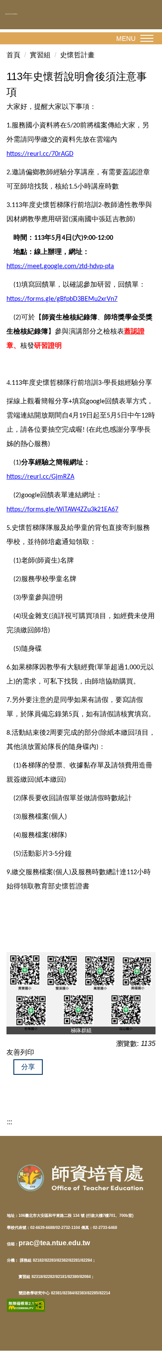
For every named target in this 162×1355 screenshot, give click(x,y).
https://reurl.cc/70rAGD (39, 154)
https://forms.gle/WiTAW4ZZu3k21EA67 (62, 509)
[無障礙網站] (26, 1305)
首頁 (13, 55)
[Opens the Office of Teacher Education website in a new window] (81, 1178)
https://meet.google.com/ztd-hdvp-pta (60, 266)
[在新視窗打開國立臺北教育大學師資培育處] (18, 14)
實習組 (40, 55)
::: (9, 1122)
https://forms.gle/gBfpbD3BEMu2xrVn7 (62, 299)
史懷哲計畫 (77, 55)
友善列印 (20, 1052)
